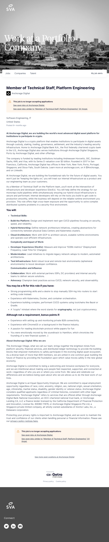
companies (20, 73)
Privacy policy (48, 481)
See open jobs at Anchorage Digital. (29, 105)
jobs (7, 73)
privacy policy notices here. (24, 421)
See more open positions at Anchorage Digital (54, 457)
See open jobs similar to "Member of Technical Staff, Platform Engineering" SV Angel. (50, 109)
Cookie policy (61, 481)
